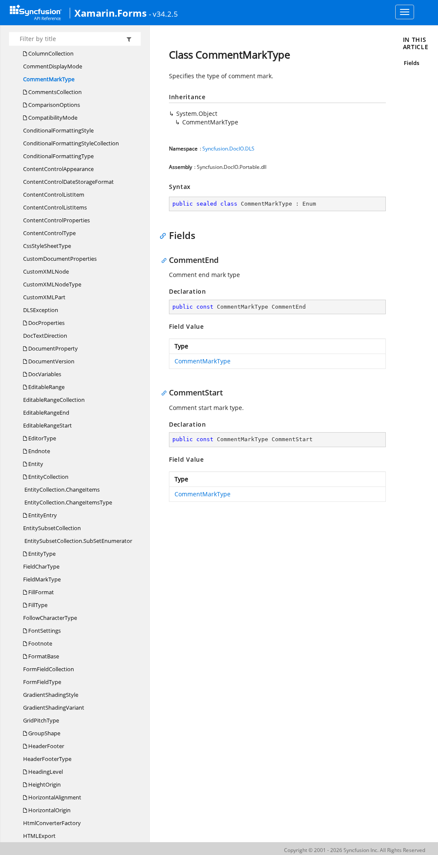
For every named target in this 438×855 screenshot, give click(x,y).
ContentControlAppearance (58, 169)
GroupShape (43, 733)
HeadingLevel (45, 771)
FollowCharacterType (50, 618)
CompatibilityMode (52, 117)
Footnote (39, 643)
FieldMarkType (42, 579)
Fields (411, 63)
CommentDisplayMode (52, 66)
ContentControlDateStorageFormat (68, 182)
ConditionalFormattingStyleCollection (71, 143)
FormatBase (43, 656)
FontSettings (44, 630)
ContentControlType (49, 233)
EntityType (41, 553)
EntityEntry (42, 515)
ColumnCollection (50, 53)
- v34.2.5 (163, 13)
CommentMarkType (48, 79)
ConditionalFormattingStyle (58, 130)
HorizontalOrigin (49, 810)
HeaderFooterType (47, 759)
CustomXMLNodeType (52, 284)
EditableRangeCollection (54, 400)
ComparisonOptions (53, 105)
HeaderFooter (45, 746)
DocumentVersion (50, 361)
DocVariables (44, 374)
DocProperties (46, 323)
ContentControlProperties (56, 220)
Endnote (38, 451)
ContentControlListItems (55, 207)
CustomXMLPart (44, 297)
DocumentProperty (52, 348)
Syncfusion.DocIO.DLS (228, 148)
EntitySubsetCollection (52, 528)
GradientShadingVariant (53, 707)
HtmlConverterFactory (52, 823)
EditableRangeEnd (46, 412)
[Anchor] (165, 235)
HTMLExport (39, 836)
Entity (35, 464)
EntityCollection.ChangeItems (61, 489)
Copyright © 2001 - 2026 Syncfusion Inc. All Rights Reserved (354, 850)
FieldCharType (41, 566)
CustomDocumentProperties (60, 258)
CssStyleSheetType (47, 246)
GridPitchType (41, 720)
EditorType (41, 438)
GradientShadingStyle (50, 695)
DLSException (40, 310)
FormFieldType (42, 682)
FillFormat (40, 592)
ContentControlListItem (53, 194)
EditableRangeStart (47, 425)
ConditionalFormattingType (58, 156)
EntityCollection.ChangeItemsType (67, 502)
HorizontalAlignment (54, 797)
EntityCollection (47, 477)
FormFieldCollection (48, 669)
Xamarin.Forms (110, 12)
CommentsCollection (54, 92)
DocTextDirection (45, 335)
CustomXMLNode (46, 271)
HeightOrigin (44, 784)
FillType (37, 605)
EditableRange (46, 387)
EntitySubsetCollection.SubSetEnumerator (77, 541)
